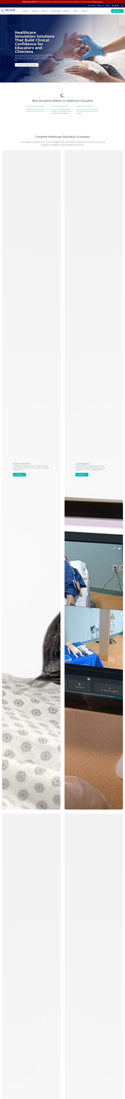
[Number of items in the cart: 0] (122, 5)
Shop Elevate (117, 11)
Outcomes (35, 11)
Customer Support (55, 11)
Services (44, 11)
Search (107, 5)
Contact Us (84, 11)
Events (75, 11)
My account (92, 5)
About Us (100, 5)
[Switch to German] (117, 5)
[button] (2, 48)
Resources (66, 11)
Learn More (18, 474)
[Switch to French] (115, 5)
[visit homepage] (10, 10)
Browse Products (97, 2)
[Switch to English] (113, 5)
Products (25, 11)
